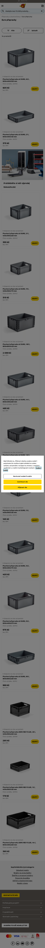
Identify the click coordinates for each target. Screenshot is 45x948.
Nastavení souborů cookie (22, 476)
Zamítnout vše (22, 482)
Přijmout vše (22, 487)
